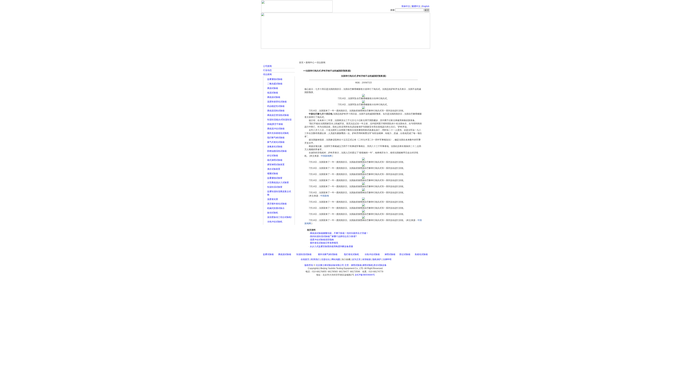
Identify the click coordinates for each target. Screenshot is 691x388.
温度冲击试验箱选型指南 (322, 239)
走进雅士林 (292, 52)
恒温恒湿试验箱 (303, 254)
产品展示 (332, 52)
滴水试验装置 (273, 169)
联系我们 (315, 259)
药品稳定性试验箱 (275, 106)
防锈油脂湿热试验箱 (277, 151)
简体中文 (405, 6)
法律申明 (387, 259)
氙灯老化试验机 (351, 254)
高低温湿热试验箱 (275, 110)
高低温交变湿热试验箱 (278, 115)
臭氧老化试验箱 (274, 146)
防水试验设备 (380, 265)
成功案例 (352, 52)
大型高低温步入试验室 (278, 182)
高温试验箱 (272, 88)
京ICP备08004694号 (365, 275)
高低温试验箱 (273, 97)
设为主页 (356, 259)
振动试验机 (272, 212)
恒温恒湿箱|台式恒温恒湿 (279, 119)
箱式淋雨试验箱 (274, 160)
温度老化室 (272, 199)
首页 (272, 52)
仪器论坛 (325, 259)
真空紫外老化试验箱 (277, 203)
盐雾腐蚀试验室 (274, 178)
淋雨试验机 (367, 265)
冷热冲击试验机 (274, 221)
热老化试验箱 (421, 254)
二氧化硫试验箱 (274, 83)
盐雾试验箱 (268, 254)
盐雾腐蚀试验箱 (274, 79)
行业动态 (267, 70)
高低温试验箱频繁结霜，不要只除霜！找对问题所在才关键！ (339, 233)
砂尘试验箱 (272, 155)
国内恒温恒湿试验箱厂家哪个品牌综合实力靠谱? (333, 236)
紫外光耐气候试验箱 (327, 254)
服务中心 (391, 52)
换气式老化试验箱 (275, 142)
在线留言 (305, 259)
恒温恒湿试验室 (274, 187)
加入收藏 (346, 259)
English (425, 6)
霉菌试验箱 (272, 173)
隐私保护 (376, 259)
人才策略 (372, 52)
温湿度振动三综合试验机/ (279, 217)
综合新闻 (267, 74)
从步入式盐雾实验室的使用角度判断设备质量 (331, 246)
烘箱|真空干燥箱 (275, 124)
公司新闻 (267, 66)
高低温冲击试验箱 (275, 128)
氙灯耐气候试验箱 (275, 137)
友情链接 (366, 259)
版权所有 (308, 265)
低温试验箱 (272, 92)
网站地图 (335, 259)
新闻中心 (312, 52)
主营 (346, 265)
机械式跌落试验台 (275, 208)
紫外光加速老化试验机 (278, 133)
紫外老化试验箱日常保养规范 (324, 243)
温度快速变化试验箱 (277, 101)
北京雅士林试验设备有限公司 (330, 265)
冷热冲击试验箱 (372, 254)
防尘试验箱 (404, 254)
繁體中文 (416, 6)
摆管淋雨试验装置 (275, 164)
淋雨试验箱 (390, 254)
